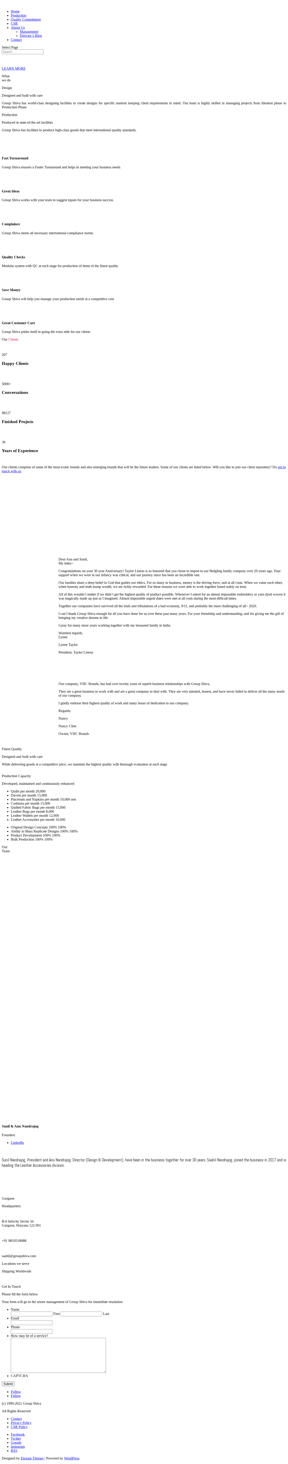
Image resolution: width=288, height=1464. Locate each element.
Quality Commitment (26, 19)
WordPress (71, 1458)
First (56, 1314)
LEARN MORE (14, 68)
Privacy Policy (21, 1423)
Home (15, 11)
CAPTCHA (19, 1376)
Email (15, 1318)
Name (15, 1309)
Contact (16, 40)
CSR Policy (19, 1427)
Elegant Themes (32, 1458)
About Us (18, 27)
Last (106, 1314)
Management (29, 31)
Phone (15, 1327)
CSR (14, 23)
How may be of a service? (29, 1336)
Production (18, 15)
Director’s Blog (31, 36)
